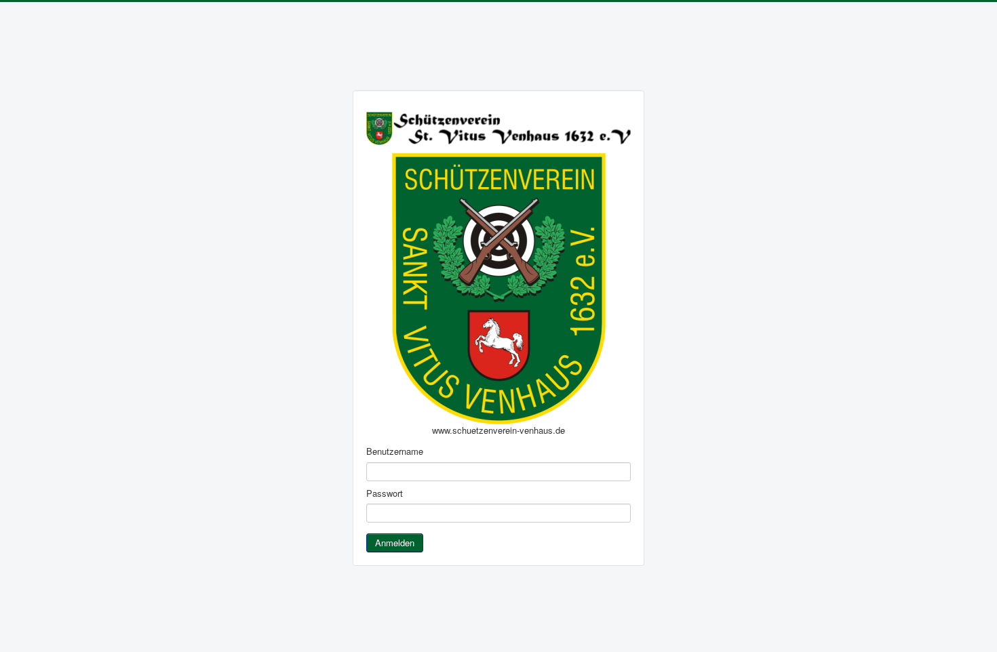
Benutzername (394, 451)
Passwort (384, 493)
